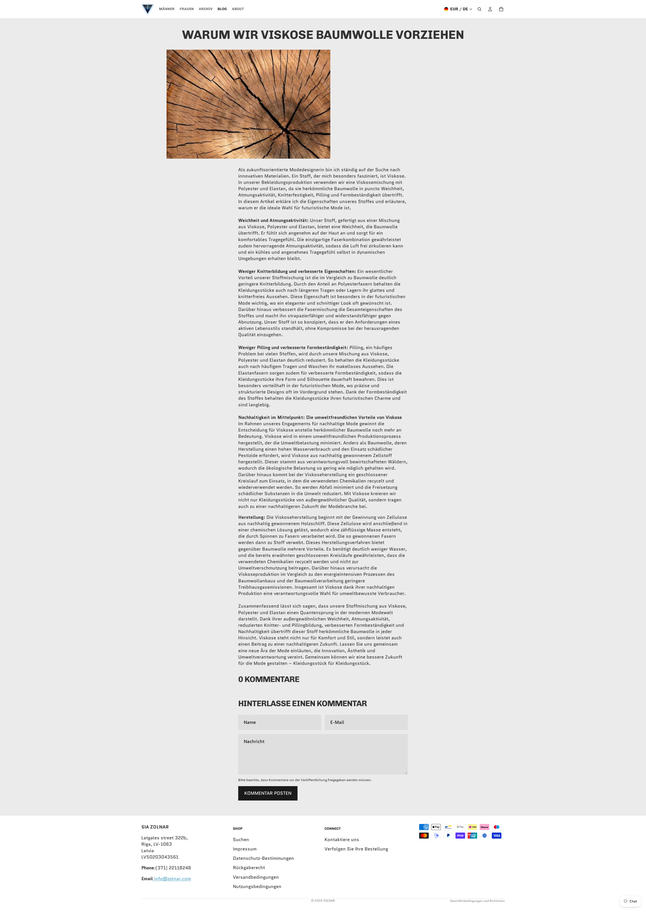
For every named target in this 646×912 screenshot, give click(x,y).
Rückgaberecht (249, 868)
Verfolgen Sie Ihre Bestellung (356, 849)
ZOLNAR (329, 900)
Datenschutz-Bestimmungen (263, 858)
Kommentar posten (267, 793)
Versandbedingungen (256, 877)
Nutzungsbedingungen (257, 886)
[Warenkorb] (501, 9)
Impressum (245, 849)
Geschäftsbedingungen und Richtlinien (477, 901)
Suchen (241, 839)
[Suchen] (479, 9)
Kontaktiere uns (342, 839)
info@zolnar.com (172, 878)
